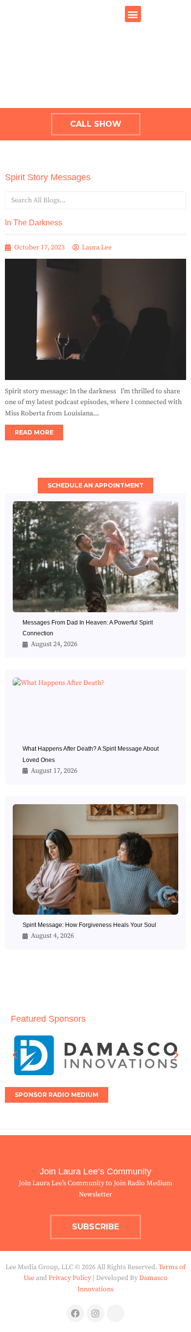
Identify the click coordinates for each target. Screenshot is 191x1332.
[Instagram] (95, 1313)
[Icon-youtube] (115, 1313)
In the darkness (33, 222)
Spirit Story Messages (48, 177)
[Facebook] (75, 1313)
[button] (133, 14)
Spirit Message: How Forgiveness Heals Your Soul (89, 925)
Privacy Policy (69, 1278)
